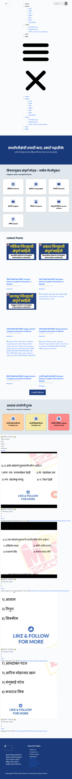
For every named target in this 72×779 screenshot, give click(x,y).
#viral (69, 521)
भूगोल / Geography (36, 189)
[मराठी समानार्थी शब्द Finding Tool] (13, 418)
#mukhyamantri (54, 591)
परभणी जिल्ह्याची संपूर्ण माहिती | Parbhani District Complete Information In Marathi (51, 378)
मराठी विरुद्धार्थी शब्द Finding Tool (36, 424)
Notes (27, 6)
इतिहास (30, 15)
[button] (36, 66)
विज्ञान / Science (36, 206)
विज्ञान (30, 20)
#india (30, 661)
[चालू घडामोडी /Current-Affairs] (59, 202)
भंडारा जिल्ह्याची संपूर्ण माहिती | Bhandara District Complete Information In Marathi (51, 281)
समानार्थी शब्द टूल (33, 27)
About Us (33, 750)
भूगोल (30, 18)
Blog (26, 36)
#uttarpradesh (64, 591)
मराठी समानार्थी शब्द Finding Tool (13, 424)
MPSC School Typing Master (38, 32)
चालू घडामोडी (32, 22)
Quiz (26, 34)
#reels (33, 591)
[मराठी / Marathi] (59, 184)
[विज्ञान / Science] (36, 202)
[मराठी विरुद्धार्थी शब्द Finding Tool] (36, 418)
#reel (31, 521)
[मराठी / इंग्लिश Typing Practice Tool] (59, 418)
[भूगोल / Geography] (36, 184)
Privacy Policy (34, 754)
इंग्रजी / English (13, 206)
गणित (30, 13)
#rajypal (35, 661)
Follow (3, 451)
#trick (37, 591)
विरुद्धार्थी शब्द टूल (33, 29)
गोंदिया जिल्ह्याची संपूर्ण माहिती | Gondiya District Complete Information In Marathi (19, 281)
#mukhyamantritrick (49, 521)
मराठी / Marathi (58, 189)
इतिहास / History (13, 189)
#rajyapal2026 (23, 731)
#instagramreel (61, 521)
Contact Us (33, 752)
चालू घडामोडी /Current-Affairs (59, 207)
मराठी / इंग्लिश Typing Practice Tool (58, 424)
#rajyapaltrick (43, 661)
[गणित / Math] (13, 219)
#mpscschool (37, 521)
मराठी (30, 8)
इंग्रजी (30, 11)
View (2, 518)
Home (27, 4)
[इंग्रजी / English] (13, 202)
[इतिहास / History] (13, 184)
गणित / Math (13, 224)
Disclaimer (33, 757)
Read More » (10, 289)
